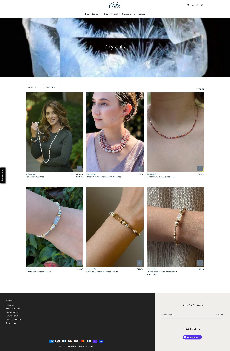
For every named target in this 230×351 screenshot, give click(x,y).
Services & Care (13, 308)
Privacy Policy (12, 312)
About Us (10, 305)
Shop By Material (111, 14)
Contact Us (11, 323)
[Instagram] (191, 328)
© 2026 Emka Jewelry (67, 346)
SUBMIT (219, 315)
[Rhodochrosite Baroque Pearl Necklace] (115, 132)
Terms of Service (13, 319)
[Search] (188, 5)
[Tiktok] (195, 328)
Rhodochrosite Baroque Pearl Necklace (103, 177)
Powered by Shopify (85, 346)
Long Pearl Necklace (35, 177)
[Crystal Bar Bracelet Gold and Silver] (115, 227)
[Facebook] (184, 328)
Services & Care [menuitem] (128, 14)
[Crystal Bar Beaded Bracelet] (54, 227)
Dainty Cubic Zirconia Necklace (161, 177)
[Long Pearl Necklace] (54, 132)
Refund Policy (12, 316)
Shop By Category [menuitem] (92, 14)
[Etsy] (199, 328)
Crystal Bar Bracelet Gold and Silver (102, 271)
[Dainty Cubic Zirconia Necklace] (175, 132)
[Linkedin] (187, 328)
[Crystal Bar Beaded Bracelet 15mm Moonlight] (175, 227)
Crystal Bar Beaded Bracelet (38, 271)
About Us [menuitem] (141, 14)
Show (2, 175)
